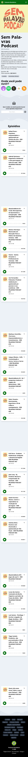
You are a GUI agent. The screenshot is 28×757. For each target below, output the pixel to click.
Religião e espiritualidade (13, 724)
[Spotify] (8, 88)
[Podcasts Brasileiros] (14, 743)
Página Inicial (7, 751)
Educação (20, 719)
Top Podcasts (15, 751)
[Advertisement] (14, 191)
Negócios (5, 722)
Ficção (14, 730)
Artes (13, 719)
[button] (26, 2)
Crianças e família (14, 722)
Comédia (4, 76)
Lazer (22, 732)
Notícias (17, 732)
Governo (6, 735)
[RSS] (24, 88)
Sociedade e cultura (10, 727)
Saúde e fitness (14, 735)
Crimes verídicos (8, 732)
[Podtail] (13, 88)
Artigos (22, 751)
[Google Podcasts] (19, 88)
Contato (14, 753)
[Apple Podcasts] (3, 88)
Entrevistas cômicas (14, 76)
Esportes (14, 737)
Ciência (22, 735)
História (20, 730)
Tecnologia (20, 727)
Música (23, 722)
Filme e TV (7, 730)
